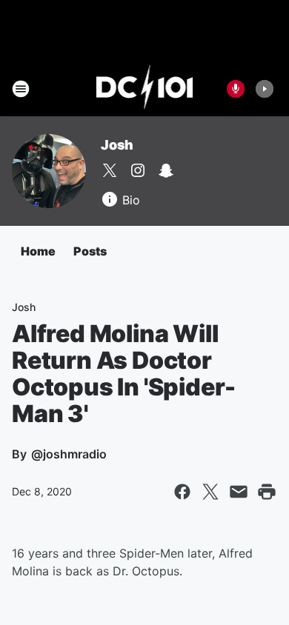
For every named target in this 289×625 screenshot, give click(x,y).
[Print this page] (266, 491)
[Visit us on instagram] (138, 170)
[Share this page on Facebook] (182, 491)
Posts (90, 251)
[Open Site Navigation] (21, 89)
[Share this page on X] (210, 491)
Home (38, 251)
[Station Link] (144, 89)
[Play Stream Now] (264, 89)
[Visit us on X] (110, 170)
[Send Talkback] (236, 89)
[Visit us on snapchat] (166, 170)
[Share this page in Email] (238, 491)
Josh (117, 145)
